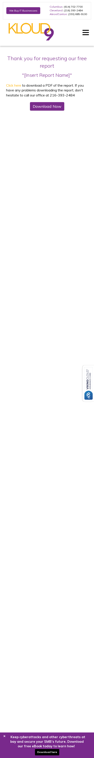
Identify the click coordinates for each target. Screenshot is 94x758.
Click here (13, 85)
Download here (47, 752)
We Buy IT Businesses (23, 10)
